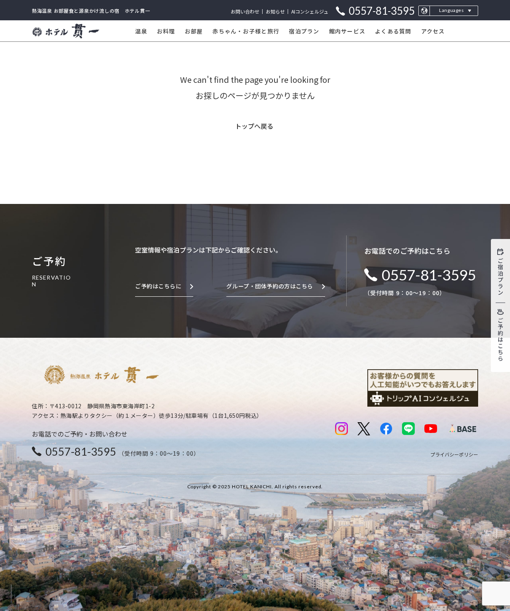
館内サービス (347, 31)
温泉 (141, 31)
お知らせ (275, 11)
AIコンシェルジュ (309, 11)
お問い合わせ (245, 11)
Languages (451, 10)
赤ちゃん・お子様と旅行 (245, 31)
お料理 (166, 31)
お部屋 (194, 31)
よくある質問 (393, 31)
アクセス (433, 31)
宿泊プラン (304, 31)
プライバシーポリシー (454, 454)
